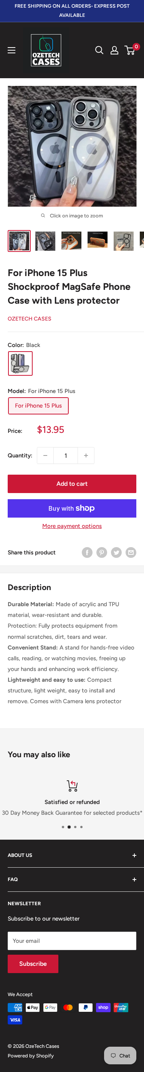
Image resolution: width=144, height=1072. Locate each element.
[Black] (20, 363)
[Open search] (99, 50)
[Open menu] (11, 50)
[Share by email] (131, 552)
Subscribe (33, 963)
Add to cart (72, 483)
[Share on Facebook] (87, 552)
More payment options (72, 526)
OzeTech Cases (29, 319)
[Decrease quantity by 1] (45, 455)
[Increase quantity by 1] (86, 455)
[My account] (114, 50)
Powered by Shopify (31, 1056)
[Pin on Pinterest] (101, 552)
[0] (130, 50)
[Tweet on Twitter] (116, 552)
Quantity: (20, 455)
